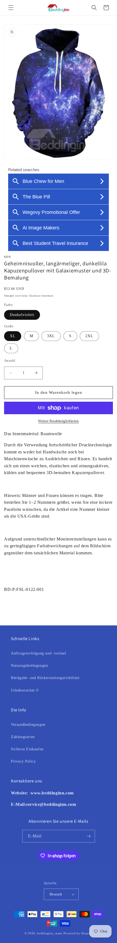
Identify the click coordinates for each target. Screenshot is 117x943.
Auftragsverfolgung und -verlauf (38, 653)
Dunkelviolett (22, 315)
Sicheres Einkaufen (27, 749)
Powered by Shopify (78, 933)
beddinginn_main (49, 933)
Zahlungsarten (23, 737)
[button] (11, 8)
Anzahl (9, 360)
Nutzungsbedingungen (29, 666)
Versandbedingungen (28, 725)
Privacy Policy (23, 761)
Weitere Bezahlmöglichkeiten (58, 421)
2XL (89, 336)
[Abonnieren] (89, 836)
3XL (51, 336)
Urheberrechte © (25, 690)
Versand (9, 295)
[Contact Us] (29, 793)
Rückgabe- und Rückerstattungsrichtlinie (45, 678)
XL (13, 336)
